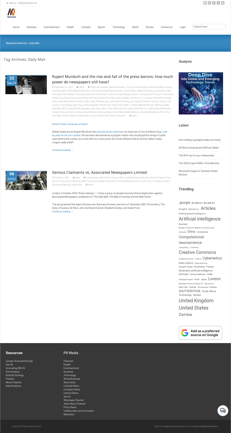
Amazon (168, 87)
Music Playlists (13, 382)
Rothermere (165, 108)
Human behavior (198, 274)
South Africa (209, 291)
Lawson (162, 101)
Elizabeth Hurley (104, 181)
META (64, 108)
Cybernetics (212, 258)
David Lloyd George (121, 94)
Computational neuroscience (191, 240)
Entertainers (127, 181)
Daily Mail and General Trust (99, 94)
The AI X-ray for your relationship (196, 155)
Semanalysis (13, 371)
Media (81, 87)
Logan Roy (77, 105)
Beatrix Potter (67, 91)
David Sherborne (73, 181)
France (210, 266)
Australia (56, 91)
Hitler (86, 101)
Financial (68, 361)
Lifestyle (85, 27)
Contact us (166, 27)
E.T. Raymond (166, 94)
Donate (150, 27)
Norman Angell (125, 108)
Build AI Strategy (15, 375)
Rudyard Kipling (59, 112)
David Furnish (58, 181)
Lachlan (154, 101)
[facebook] (205, 4)
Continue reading (62, 150)
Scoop (108, 112)
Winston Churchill (117, 115)
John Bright (135, 101)
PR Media (71, 353)
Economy (199, 266)
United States (83, 115)
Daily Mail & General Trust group (71, 94)
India (209, 274)
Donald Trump (152, 94)
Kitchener (146, 101)
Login (183, 27)
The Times (164, 112)
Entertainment (52, 27)
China (191, 232)
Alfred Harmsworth (98, 87)
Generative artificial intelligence (196, 270)
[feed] (218, 4)
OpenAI (192, 287)
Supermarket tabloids (149, 112)
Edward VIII (103, 98)
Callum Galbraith (126, 177)
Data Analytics (13, 386)
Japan (204, 279)
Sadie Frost (77, 185)
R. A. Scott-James (151, 108)
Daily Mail (139, 177)
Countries (194, 247)
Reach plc (66, 185)
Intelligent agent (186, 279)
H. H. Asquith (145, 98)
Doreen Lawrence (88, 181)
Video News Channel (74, 403)
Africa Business (72, 378)
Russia (213, 287)
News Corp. (96, 108)
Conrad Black (130, 91)
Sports (101, 27)
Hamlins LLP (139, 181)
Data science (186, 263)
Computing (184, 247)
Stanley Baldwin (132, 112)
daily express (160, 91)
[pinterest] (214, 4)
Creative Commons (145, 91)
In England (157, 181)
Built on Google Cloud (165, 426)
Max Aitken (112, 105)
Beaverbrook (79, 91)
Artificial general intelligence (192, 214)
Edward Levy (57, 98)
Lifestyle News (71, 386)
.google (184, 202)
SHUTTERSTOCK (190, 291)
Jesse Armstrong (121, 101)
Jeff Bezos (99, 101)
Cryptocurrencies (186, 259)
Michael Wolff (74, 108)
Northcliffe (138, 108)
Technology (118, 27)
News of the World (110, 108)
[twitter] (209, 4)
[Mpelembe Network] (9, 13)
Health (70, 27)
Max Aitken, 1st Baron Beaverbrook (133, 105)
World (135, 27)
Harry (148, 181)
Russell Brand (89, 112)
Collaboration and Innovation (79, 410)
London (86, 105)
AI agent (183, 209)
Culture (198, 259)
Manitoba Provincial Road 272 (191, 284)
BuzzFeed (103, 91)
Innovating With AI (15, 368)
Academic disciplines (203, 202)
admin (134, 115)
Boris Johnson (91, 91)
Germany (134, 98)
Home (16, 27)
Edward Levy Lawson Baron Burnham (80, 98)
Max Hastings (156, 105)
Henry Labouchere (60, 101)
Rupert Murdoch (75, 112)
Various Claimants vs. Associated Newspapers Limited (99, 172)
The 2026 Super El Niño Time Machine (199, 163)
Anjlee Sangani (92, 177)
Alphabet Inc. (194, 209)
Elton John (116, 181)
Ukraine (197, 295)
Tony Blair (56, 115)
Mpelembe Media (210, 426)
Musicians (56, 185)
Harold (168, 98)
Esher (111, 98)
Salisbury (101, 112)
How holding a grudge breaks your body (200, 140)
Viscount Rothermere (99, 115)
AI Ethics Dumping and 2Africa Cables (199, 147)
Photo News (70, 407)
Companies (202, 232)
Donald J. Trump (138, 94)
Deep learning (200, 263)
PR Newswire (203, 287)
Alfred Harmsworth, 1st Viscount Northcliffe (127, 87)
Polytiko (10, 378)
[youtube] (222, 4)
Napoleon (85, 108)
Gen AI (9, 364)
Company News (72, 389)
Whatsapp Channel (74, 400)
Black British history (109, 177)
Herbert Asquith (76, 101)
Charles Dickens (116, 91)
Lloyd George (65, 105)
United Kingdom (69, 115)
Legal (77, 177)
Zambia (185, 314)
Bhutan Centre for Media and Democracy (196, 228)
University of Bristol (77, 124)
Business (32, 27)
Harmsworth (158, 98)
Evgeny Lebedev (122, 98)
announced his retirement (110, 131)
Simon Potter (118, 112)
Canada (182, 232)
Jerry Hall (109, 101)
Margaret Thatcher (98, 105)
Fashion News (71, 393)
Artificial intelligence (200, 219)
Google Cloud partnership (19, 361)
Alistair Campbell (155, 87)
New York (183, 287)
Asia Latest (70, 382)
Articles (208, 208)
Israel (92, 101)
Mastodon (69, 414)
